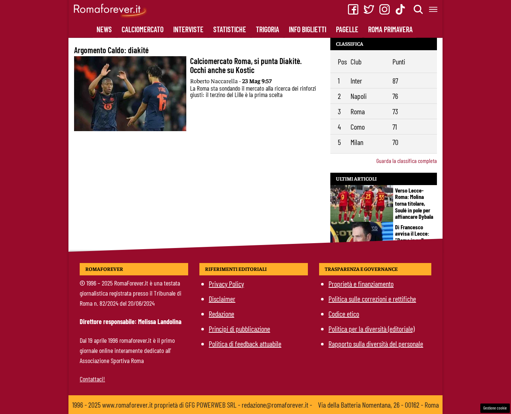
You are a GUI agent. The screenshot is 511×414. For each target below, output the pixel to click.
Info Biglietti (307, 29)
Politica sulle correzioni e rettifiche (372, 298)
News (104, 29)
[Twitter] (368, 9)
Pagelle (347, 29)
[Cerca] (419, 9)
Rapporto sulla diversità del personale (375, 343)
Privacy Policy (226, 283)
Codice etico (343, 313)
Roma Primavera (390, 29)
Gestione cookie (495, 407)
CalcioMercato (142, 29)
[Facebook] (353, 9)
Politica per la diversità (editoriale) (371, 328)
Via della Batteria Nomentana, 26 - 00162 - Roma (378, 404)
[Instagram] (384, 9)
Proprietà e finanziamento (361, 283)
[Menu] (434, 9)
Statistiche (229, 29)
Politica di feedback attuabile (245, 343)
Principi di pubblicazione (239, 328)
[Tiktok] (400, 9)
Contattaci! (92, 379)
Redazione (221, 313)
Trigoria (267, 29)
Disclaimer (222, 298)
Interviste (188, 29)
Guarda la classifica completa (406, 160)
